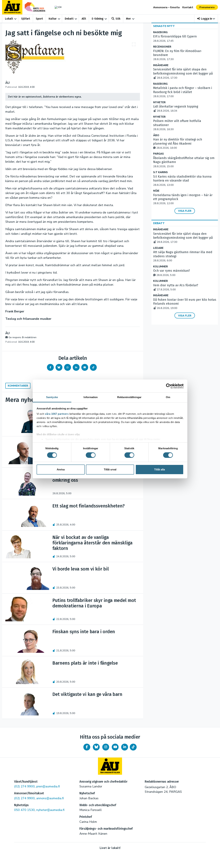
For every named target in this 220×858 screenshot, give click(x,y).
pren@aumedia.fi (48, 786)
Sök (118, 18)
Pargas (158, 153)
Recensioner (162, 46)
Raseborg (160, 32)
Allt (84, 18)
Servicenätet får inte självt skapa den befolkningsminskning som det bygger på (183, 73)
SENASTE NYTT (164, 26)
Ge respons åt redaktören (22, 337)
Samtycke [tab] (52, 397)
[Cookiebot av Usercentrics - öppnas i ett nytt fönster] (168, 385)
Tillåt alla (159, 469)
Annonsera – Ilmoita (166, 7)
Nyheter (159, 102)
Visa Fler (184, 211)
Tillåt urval (110, 469)
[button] (206, 19)
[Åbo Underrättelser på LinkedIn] (124, 747)
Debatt (69, 18)
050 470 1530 (24, 810)
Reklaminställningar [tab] (129, 397)
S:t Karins (160, 172)
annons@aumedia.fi (50, 798)
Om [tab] (168, 397)
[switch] (91, 455)
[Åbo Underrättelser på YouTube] (115, 747)
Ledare (158, 248)
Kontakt (187, 7)
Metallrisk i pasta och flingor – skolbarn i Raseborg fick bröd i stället (182, 92)
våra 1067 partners (57, 413)
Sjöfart (25, 18)
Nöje (156, 191)
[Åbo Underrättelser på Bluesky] (96, 747)
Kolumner (160, 266)
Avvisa (61, 469)
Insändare (160, 65)
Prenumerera (206, 7)
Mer (128, 18)
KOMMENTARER (18, 385)
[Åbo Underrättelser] (110, 766)
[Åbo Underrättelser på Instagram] (105, 747)
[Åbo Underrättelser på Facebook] (86, 747)
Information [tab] (91, 397)
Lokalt (9, 18)
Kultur (53, 18)
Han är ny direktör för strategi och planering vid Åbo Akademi (177, 144)
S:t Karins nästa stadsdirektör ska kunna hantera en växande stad (182, 181)
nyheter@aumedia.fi (50, 810)
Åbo (156, 135)
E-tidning (97, 18)
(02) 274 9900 (24, 786)
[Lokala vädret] (56, 7)
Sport (39, 18)
